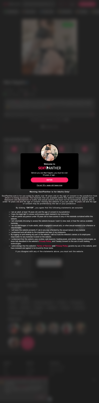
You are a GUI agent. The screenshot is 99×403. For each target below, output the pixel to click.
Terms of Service (44, 246)
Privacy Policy (62, 246)
